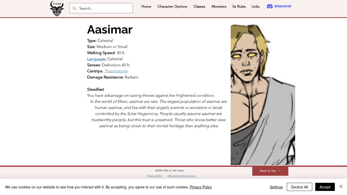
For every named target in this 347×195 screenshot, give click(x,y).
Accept (325, 186)
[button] (172, 6)
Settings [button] (276, 186)
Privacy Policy (201, 186)
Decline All (299, 186)
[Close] (341, 187)
